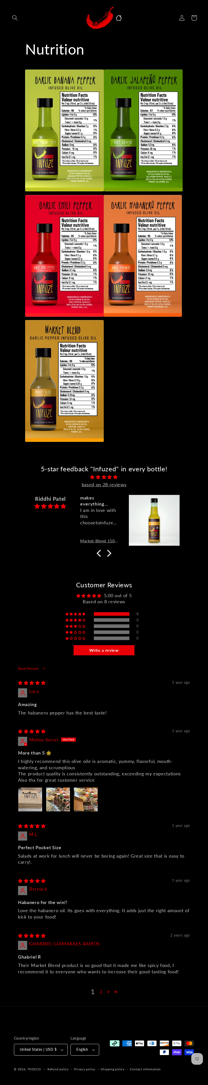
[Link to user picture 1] (30, 799)
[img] (104, 477)
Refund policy (58, 1069)
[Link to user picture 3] (86, 799)
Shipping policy (113, 1069)
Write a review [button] (103, 650)
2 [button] (101, 991)
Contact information (145, 1069)
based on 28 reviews (104, 484)
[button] (15, 18)
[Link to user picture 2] (58, 799)
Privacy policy (84, 1069)
